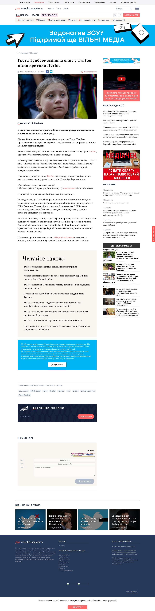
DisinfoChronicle (84, 2)
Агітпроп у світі (119, 20)
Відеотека (62, 565)
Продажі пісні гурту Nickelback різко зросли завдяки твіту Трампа (54, 295)
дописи (75, 391)
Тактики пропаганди (57, 20)
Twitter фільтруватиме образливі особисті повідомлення (53, 320)
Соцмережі (24, 53)
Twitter (50, 175)
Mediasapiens (63, 557)
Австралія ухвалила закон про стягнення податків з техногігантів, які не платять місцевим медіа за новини (120, 234)
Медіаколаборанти (87, 20)
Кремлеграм (104, 20)
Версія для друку (90, 72)
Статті (35, 15)
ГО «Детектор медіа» (128, 2)
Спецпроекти (49, 15)
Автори (51, 8)
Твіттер (61, 391)
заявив (92, 151)
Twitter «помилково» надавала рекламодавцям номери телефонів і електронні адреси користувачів (52, 304)
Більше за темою (28, 505)
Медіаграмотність (26, 20)
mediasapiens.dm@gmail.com (126, 552)
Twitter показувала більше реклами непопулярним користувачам (50, 268)
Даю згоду (78, 607)
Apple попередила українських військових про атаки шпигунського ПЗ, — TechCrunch (121, 135)
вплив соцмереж (88, 391)
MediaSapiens (39, 2)
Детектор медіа (24, 2)
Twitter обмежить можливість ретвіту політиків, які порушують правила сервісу (57, 286)
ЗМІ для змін (69, 2)
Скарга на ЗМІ (131, 15)
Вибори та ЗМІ (63, 567)
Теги (59, 8)
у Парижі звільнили (64, 237)
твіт (68, 391)
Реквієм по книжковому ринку (115, 203)
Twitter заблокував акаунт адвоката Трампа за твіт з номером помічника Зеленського (56, 313)
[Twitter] (51, 71)
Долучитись (57, 364)
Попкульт (72, 20)
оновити (90, 450)
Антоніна (112, 2)
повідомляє (69, 188)
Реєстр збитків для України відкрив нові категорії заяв (119, 121)
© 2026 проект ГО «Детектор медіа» (124, 550)
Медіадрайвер (100, 2)
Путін (45, 391)
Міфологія (41, 20)
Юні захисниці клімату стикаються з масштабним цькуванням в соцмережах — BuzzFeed (57, 328)
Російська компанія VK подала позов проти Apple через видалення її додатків (121, 194)
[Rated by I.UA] (72, 584)
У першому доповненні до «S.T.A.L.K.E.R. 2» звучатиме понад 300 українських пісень (120, 128)
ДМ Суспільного (54, 2)
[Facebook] (47, 71)
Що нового (22, 15)
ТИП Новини (35, 391)
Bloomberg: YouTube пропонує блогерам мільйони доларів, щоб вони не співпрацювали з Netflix (119, 113)
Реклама (62, 546)
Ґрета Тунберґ (24, 395)
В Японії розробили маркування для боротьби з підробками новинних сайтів (119, 142)
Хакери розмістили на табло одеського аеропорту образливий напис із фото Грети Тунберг (56, 277)
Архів (65, 8)
